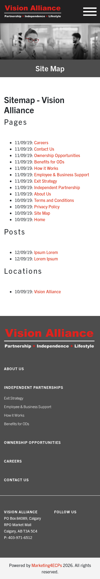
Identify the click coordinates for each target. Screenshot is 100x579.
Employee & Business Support (61, 174)
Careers (41, 142)
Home (39, 219)
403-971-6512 (20, 537)
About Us (42, 193)
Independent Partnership (57, 187)
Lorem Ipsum (46, 258)
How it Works (46, 168)
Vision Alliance (47, 291)
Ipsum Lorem (46, 252)
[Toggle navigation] (90, 11)
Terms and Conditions (54, 200)
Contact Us (44, 148)
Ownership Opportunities (57, 155)
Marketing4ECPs (46, 565)
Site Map (42, 213)
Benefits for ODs (49, 161)
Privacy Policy (46, 206)
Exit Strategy (45, 180)
